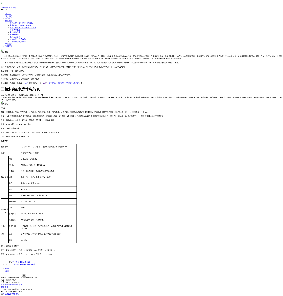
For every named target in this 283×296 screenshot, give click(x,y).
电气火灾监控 (15, 37)
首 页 (8, 14)
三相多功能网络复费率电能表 (23, 264)
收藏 (7, 268)
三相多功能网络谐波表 (21, 262)
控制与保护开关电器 (18, 39)
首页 (45, 83)
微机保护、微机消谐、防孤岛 (21, 23)
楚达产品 (8, 21)
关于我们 (8, 16)
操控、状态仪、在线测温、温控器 (23, 28)
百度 (6, 287)
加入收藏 (4, 8)
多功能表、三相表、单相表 (20, 25)
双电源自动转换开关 (18, 42)
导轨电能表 (14, 35)
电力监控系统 (15, 32)
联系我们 (8, 44)
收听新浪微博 (6, 284)
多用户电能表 (15, 30)
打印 (7, 271)
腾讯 (2, 287)
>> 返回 (26, 83)
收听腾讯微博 (16, 284)
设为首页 (12, 8)
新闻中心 (8, 18)
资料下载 (8, 46)
